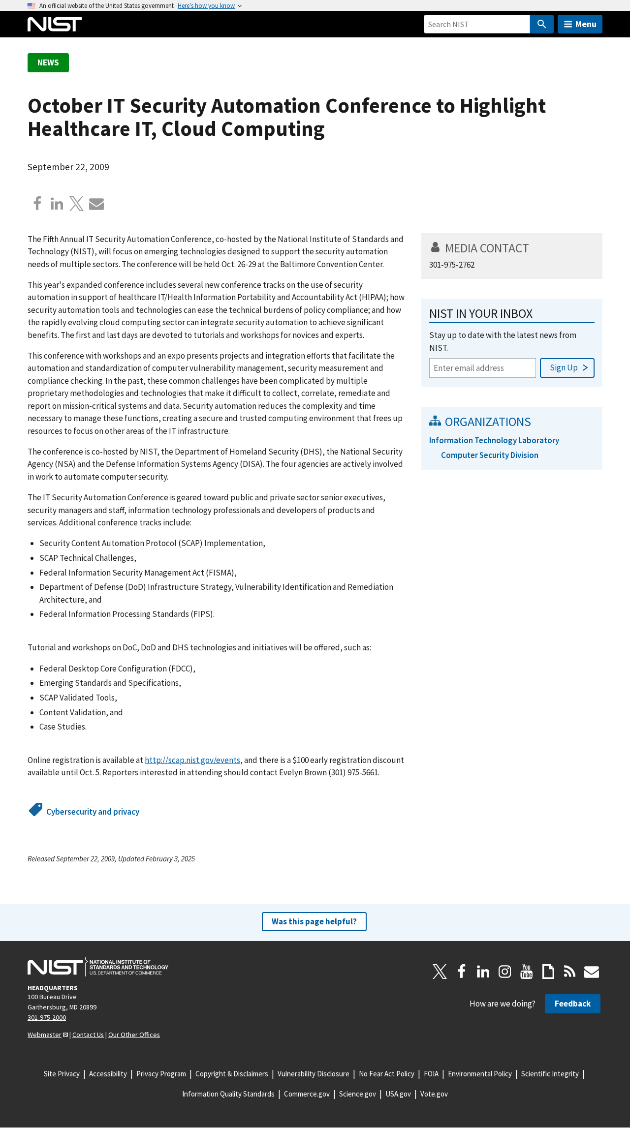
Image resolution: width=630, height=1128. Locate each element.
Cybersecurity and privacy (92, 811)
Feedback (573, 1003)
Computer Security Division (489, 455)
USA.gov (398, 1093)
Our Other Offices (134, 1034)
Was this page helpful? (314, 921)
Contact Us (88, 1034)
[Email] (96, 203)
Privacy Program (161, 1073)
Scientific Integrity (550, 1073)
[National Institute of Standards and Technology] (98, 966)
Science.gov (357, 1093)
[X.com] (77, 203)
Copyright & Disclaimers (231, 1073)
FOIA (431, 1073)
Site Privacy (62, 1073)
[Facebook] (37, 203)
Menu (586, 24)
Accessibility (108, 1073)
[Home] (55, 24)
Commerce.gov (307, 1093)
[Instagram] (505, 971)
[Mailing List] (591, 971)
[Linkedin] (57, 203)
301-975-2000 (47, 1017)
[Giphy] (548, 971)
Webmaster (45, 1034)
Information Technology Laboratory (494, 440)
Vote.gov (434, 1093)
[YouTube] (526, 971)
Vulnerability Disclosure (313, 1073)
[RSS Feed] (570, 971)
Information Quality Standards (228, 1093)
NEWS (48, 62)
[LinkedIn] (483, 971)
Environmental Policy (480, 1073)
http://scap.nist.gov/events (192, 760)
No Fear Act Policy (386, 1073)
